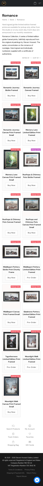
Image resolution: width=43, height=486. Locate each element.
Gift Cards (30, 445)
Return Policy (31, 473)
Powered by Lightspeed (21, 480)
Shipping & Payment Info (15, 473)
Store (12, 20)
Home (4, 20)
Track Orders (13, 437)
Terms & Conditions (15, 470)
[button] (4, 3)
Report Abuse (22, 476)
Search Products (13, 429)
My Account (30, 429)
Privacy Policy (30, 470)
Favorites (30, 437)
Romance (21, 20)
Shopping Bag (13, 445)
